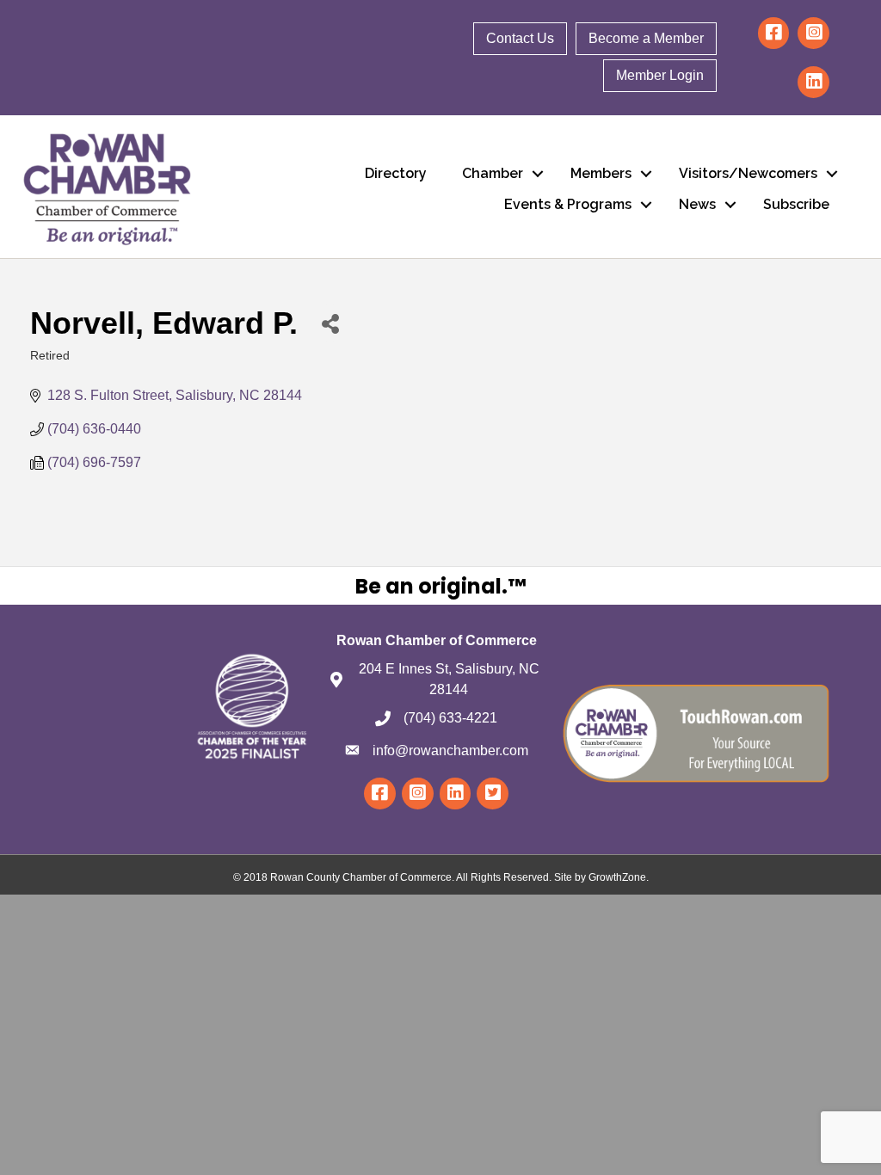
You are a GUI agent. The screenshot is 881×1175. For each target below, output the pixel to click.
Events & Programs (567, 204)
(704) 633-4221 (450, 718)
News (697, 204)
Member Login (660, 75)
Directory (396, 173)
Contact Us (520, 38)
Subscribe (796, 204)
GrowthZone (617, 877)
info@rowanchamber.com (450, 750)
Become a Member (646, 38)
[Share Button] (330, 323)
